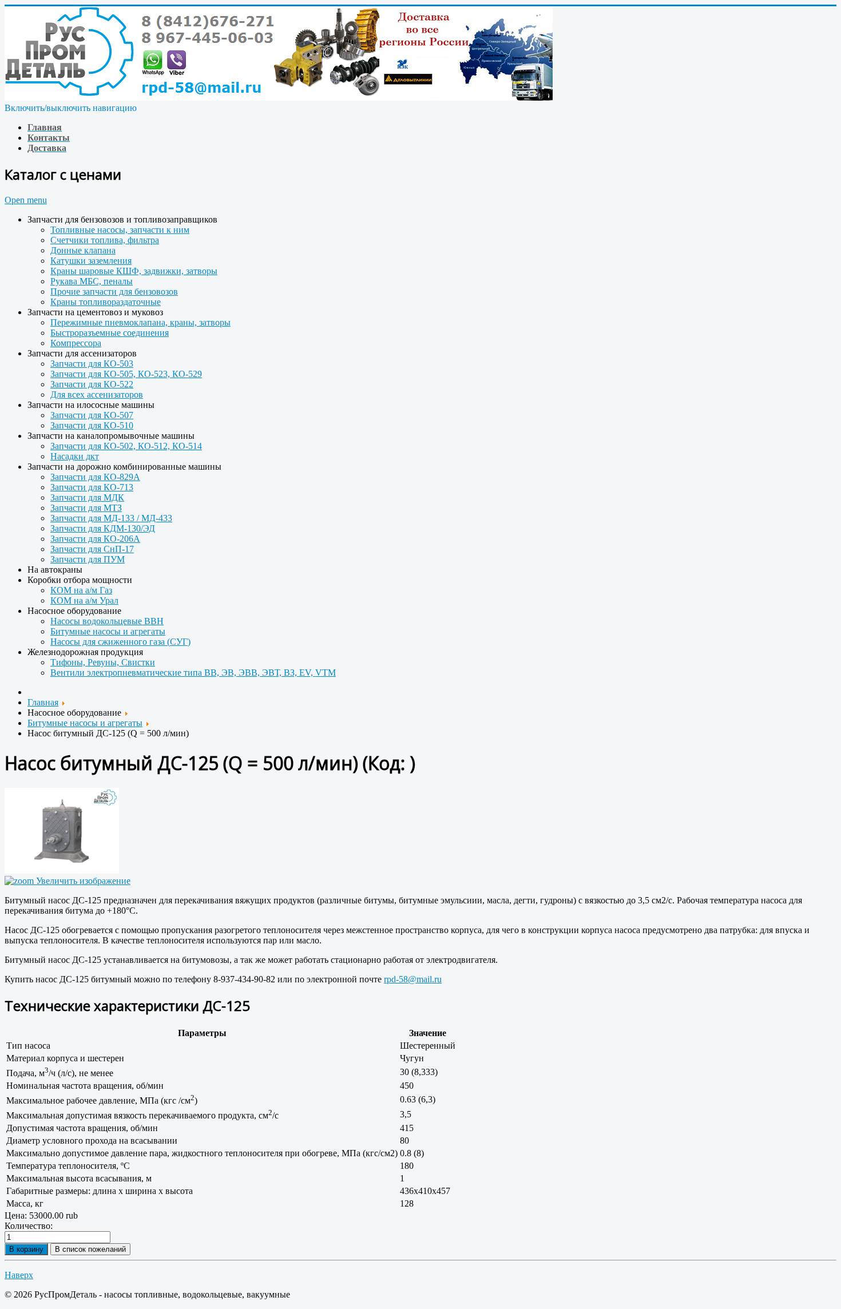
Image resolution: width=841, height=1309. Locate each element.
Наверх (19, 1275)
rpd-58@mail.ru (413, 979)
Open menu (26, 200)
